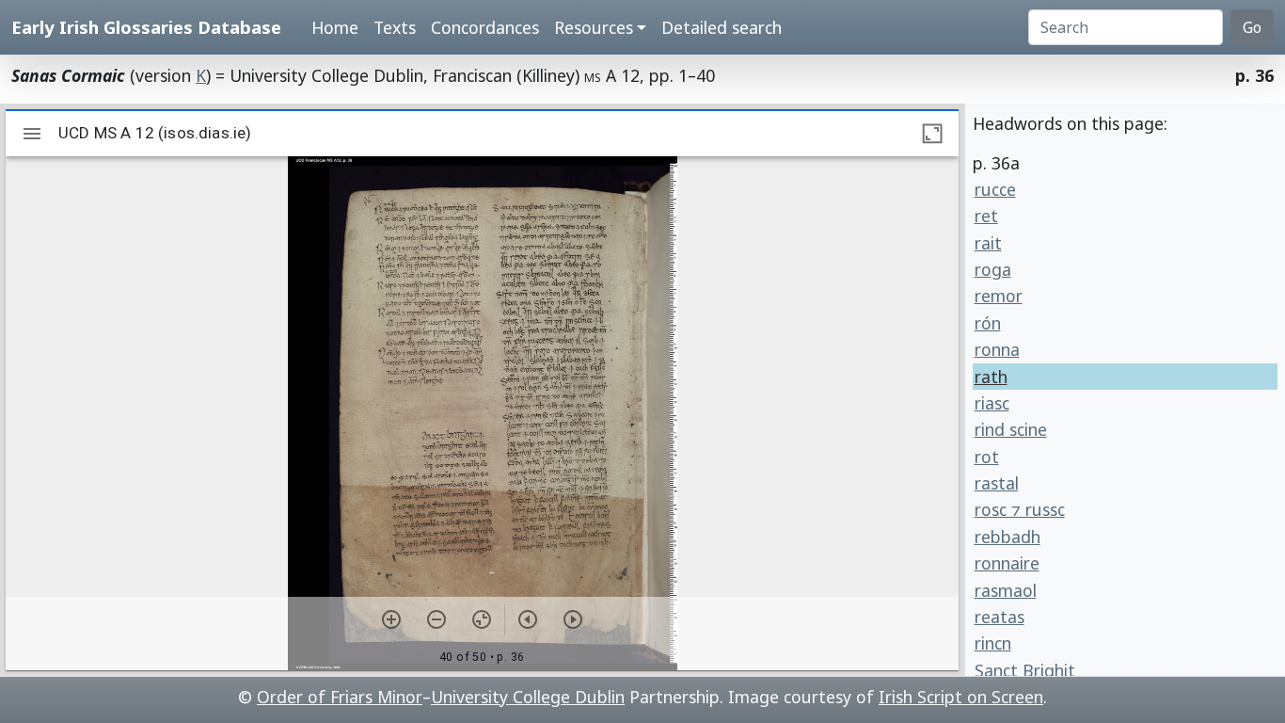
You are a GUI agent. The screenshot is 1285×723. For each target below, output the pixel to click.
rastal (997, 483)
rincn (993, 643)
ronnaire (1007, 563)
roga (993, 269)
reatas (999, 616)
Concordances (485, 27)
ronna (997, 349)
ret (986, 215)
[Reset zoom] (481, 619)
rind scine (1011, 429)
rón (988, 323)
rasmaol (1006, 590)
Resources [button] (593, 27)
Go (1252, 27)
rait (988, 243)
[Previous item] (527, 619)
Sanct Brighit (1025, 670)
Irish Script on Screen (961, 696)
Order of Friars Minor (339, 696)
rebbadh (1007, 536)
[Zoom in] (391, 619)
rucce (995, 189)
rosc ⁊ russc (1020, 509)
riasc (992, 403)
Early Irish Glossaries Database (146, 27)
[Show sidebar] (32, 133)
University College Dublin (528, 696)
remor (999, 295)
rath (991, 376)
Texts (394, 27)
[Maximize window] (932, 133)
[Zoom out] (436, 619)
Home (334, 27)
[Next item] (572, 619)
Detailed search (721, 27)
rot (987, 456)
